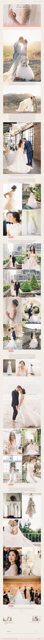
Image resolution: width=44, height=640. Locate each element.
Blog (22, 24)
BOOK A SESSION (11, 484)
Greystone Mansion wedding (29, 242)
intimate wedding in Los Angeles (19, 358)
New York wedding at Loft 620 (23, 242)
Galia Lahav (31, 358)
